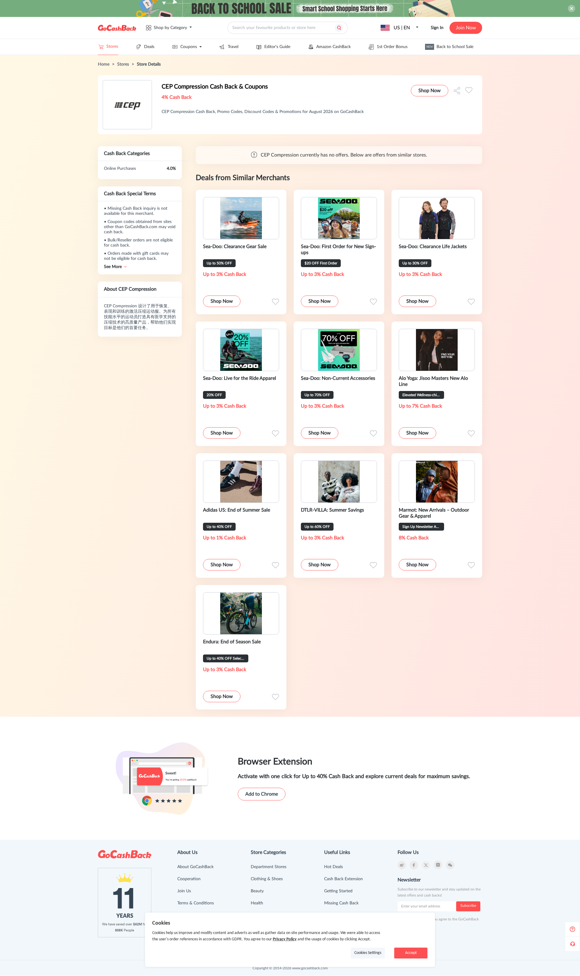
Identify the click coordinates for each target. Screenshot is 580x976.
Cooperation (189, 879)
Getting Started (338, 891)
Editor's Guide (277, 47)
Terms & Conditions (195, 903)
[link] (103, 64)
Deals (149, 47)
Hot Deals (333, 867)
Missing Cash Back (341, 903)
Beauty (257, 891)
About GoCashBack (195, 867)
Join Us (184, 891)
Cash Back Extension (343, 879)
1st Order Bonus (392, 47)
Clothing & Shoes (267, 879)
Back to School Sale (449, 47)
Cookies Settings (367, 953)
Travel (233, 47)
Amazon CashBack (333, 47)
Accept (411, 953)
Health (257, 903)
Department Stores (268, 867)
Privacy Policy (285, 939)
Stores (112, 46)
